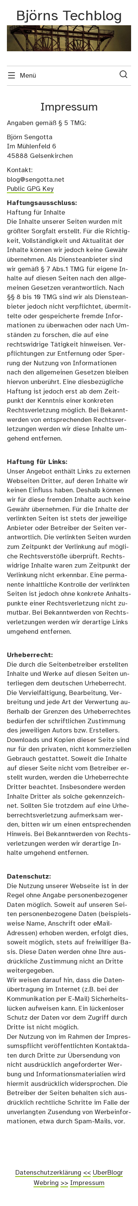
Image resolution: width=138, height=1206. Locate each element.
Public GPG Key (30, 189)
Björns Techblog (69, 16)
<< (87, 1172)
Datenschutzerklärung (48, 1172)
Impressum (87, 1183)
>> (64, 1183)
